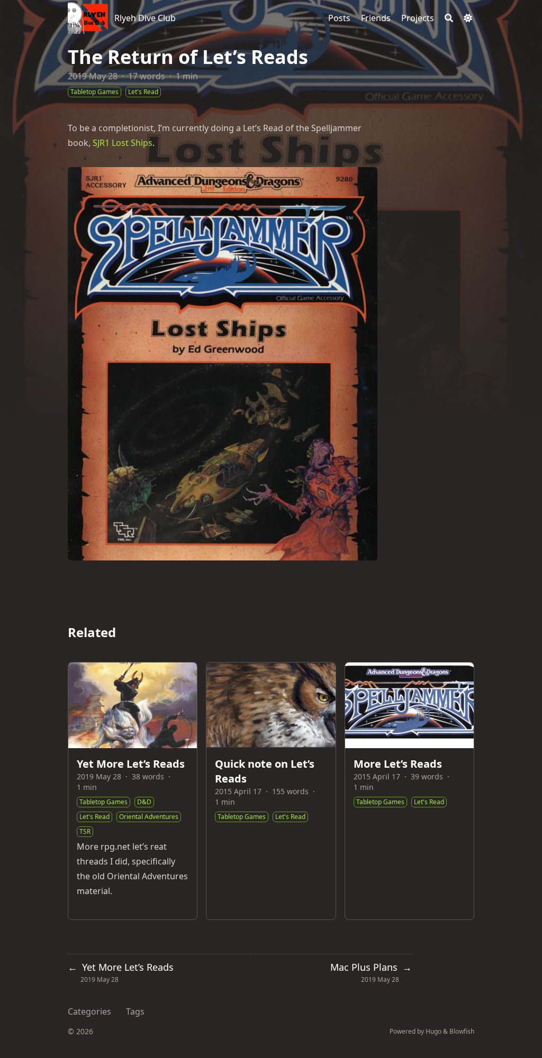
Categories (89, 1011)
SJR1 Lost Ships (122, 143)
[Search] (449, 18)
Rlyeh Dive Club (145, 18)
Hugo (433, 1031)
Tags (135, 1011)
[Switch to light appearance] (468, 18)
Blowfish (461, 1031)
